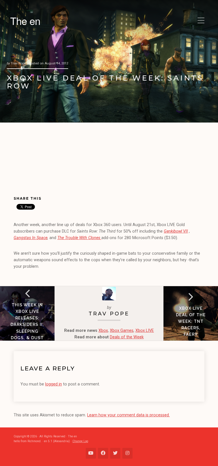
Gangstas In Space (30, 237)
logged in (53, 384)
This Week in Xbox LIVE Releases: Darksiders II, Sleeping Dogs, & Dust (27, 321)
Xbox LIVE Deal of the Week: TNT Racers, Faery (191, 321)
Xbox (103, 330)
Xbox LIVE (144, 330)
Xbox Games (121, 330)
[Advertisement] (45, 164)
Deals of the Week (127, 337)
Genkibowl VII (176, 231)
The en (25, 21)
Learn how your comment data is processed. (128, 415)
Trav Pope (109, 314)
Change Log (80, 441)
